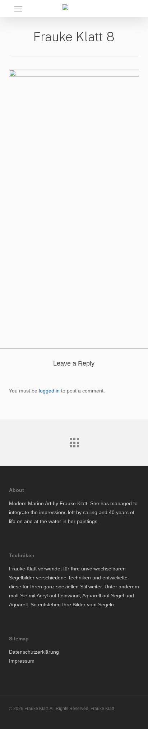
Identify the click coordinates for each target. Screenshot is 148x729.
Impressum (21, 661)
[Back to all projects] (74, 441)
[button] (18, 8)
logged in (49, 391)
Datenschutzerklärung (34, 652)
